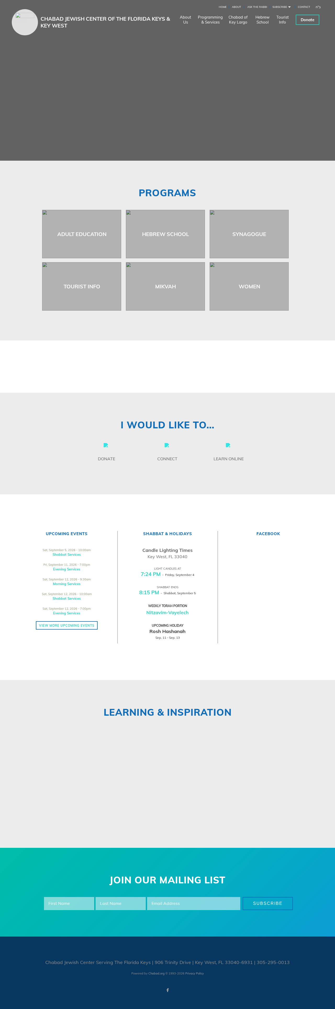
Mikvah (165, 286)
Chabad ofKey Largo (238, 20)
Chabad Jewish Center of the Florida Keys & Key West (105, 22)
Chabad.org (156, 973)
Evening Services (66, 569)
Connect (167, 458)
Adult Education (82, 234)
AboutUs (185, 20)
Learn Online (229, 458)
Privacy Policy (194, 973)
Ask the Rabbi (257, 7)
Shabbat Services (67, 554)
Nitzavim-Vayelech (167, 612)
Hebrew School (165, 234)
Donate (307, 19)
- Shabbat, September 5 (167, 593)
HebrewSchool (262, 20)
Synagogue (249, 234)
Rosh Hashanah (167, 631)
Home (223, 7)
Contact (304, 7)
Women (249, 286)
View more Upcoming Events (66, 625)
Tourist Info (82, 286)
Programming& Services (210, 20)
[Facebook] (167, 990)
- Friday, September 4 (167, 575)
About (236, 7)
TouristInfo (282, 20)
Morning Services (67, 584)
